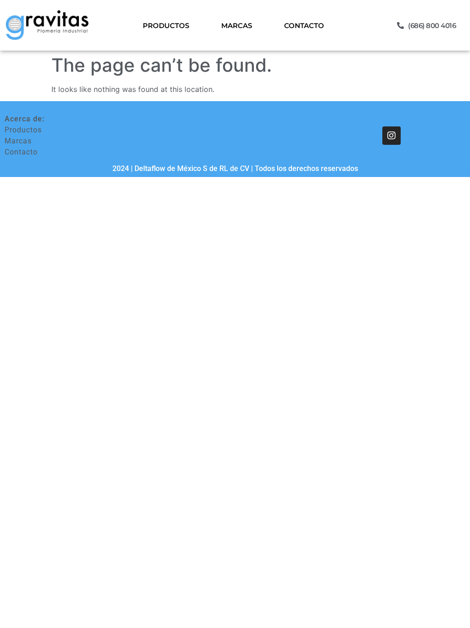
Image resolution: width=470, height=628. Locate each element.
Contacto (21, 152)
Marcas (18, 141)
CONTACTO (304, 25)
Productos (23, 130)
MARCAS (236, 25)
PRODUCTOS (166, 25)
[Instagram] (391, 135)
